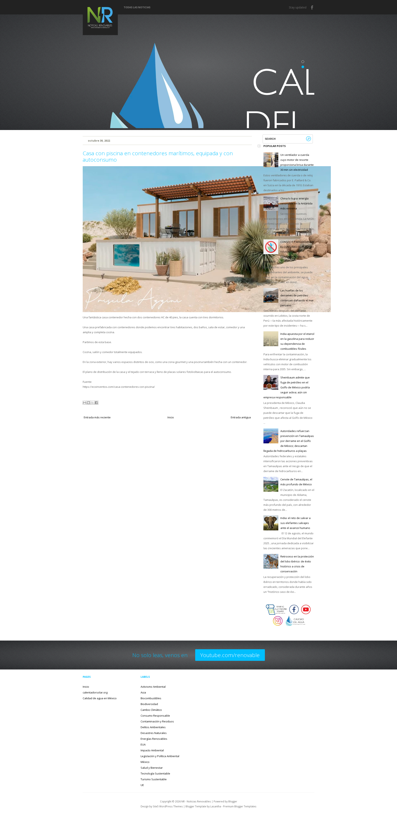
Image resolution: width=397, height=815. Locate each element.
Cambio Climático (151, 710)
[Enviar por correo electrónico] (85, 403)
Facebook (312, 7)
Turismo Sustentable (154, 779)
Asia (143, 692)
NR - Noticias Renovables (196, 801)
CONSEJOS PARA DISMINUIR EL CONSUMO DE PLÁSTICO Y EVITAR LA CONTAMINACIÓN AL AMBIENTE (288, 252)
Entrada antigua (241, 417)
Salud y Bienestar (152, 768)
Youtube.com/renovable (230, 655)
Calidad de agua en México (100, 698)
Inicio (170, 417)
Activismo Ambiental (153, 687)
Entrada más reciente (97, 417)
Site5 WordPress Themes (168, 806)
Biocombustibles (151, 698)
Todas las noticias (137, 7)
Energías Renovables (154, 739)
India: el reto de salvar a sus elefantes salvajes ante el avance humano (295, 523)
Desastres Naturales (154, 733)
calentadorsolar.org (95, 692)
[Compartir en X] (92, 403)
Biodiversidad (149, 704)
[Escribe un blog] (88, 403)
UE (142, 785)
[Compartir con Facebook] (96, 403)
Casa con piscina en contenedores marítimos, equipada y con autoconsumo (158, 156)
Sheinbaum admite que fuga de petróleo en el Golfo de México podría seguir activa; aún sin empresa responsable (286, 387)
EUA (143, 744)
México (145, 762)
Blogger (232, 801)
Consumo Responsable (155, 715)
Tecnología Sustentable (155, 773)
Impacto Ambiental (152, 750)
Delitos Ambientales (153, 727)
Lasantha (215, 806)
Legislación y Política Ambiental (160, 756)
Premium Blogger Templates (239, 806)
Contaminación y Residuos (157, 721)
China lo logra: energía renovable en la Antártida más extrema (296, 203)
